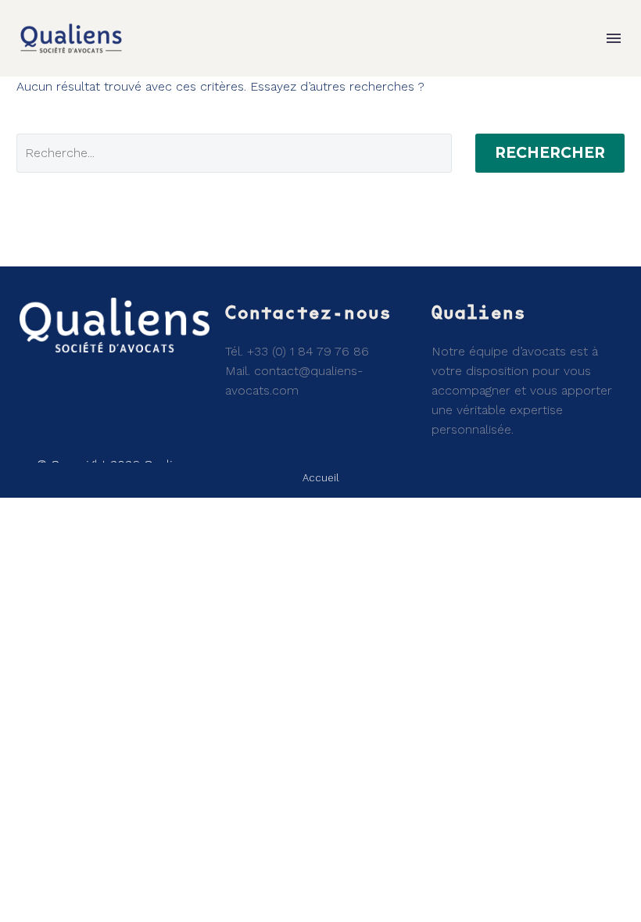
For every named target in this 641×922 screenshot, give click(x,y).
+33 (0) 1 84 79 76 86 (308, 351)
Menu (614, 38)
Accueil (321, 478)
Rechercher (550, 153)
